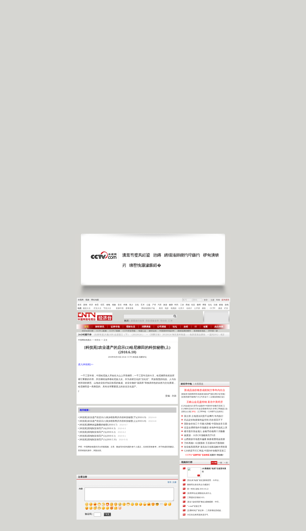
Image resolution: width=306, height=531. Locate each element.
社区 (193, 305)
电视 (79, 308)
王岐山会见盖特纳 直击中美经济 (204, 402)
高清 (161, 308)
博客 (204, 305)
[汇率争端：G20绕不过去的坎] (210, 411)
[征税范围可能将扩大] (190, 397)
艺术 (143, 305)
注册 (212, 300)
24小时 (214, 463)
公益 (148, 305)
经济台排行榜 (87, 331)
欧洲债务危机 (199, 331)
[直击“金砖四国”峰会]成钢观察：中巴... (203, 502)
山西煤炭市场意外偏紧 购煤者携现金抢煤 (204, 439)
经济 (91, 305)
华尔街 (163, 321)
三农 (182, 305)
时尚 (176, 305)
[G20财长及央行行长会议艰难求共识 (196, 409)
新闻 (85, 305)
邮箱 (221, 305)
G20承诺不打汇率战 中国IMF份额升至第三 (205, 451)
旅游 (165, 305)
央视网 (81, 300)
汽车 (160, 305)
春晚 (108, 305)
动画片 (189, 308)
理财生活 (130, 326)
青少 (131, 305)
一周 (220, 463)
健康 (171, 305)
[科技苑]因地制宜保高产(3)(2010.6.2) (97, 432)
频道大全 (87, 308)
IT (196, 326)
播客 (204, 308)
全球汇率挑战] (218, 409)
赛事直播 (129, 308)
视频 (87, 300)
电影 (167, 308)
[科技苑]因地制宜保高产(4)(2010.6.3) (97, 428)
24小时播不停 (84, 334)
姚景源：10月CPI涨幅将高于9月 (199, 435)
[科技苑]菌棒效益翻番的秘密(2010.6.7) (98, 425)
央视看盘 (198, 384)
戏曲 (114, 305)
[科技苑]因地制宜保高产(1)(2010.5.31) (98, 439)
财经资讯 (99, 326)
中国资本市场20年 (167, 331)
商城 (187, 305)
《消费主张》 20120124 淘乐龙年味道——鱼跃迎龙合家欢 (172, 334)
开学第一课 (213, 331)
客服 (218, 300)
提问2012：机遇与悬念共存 (218, 334)
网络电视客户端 (148, 308)
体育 (97, 305)
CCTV (212, 308)
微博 (199, 305)
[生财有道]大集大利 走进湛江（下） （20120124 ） (115, 334)
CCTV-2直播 (101, 331)
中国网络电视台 (84, 340)
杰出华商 (218, 326)
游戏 (227, 305)
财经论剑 (153, 331)
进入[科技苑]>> (85, 364)
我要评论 (143, 357)
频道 (220, 308)
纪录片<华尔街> (217, 455)
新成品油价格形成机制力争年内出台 (204, 390)
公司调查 (161, 326)
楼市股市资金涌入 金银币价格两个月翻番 (204, 431)
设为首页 (225, 300)
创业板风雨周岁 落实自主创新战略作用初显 (205, 447)
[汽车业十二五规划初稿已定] (212, 397)
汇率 (170, 321)
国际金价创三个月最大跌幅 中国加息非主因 (205, 424)
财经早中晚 (186, 384)
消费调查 (146, 326)
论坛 (210, 305)
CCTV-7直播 (114, 331)
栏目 (226, 308)
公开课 (197, 308)
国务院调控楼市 (184, 331)
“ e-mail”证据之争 (194, 506)
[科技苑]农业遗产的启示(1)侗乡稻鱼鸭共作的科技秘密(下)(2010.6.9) (112, 417)
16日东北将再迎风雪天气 (197, 515)
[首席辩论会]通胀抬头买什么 (199, 493)
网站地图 (95, 300)
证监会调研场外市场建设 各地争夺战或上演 (205, 427)
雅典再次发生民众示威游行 (198, 484)
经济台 (97, 340)
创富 (205, 326)
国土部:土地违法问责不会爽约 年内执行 (203, 416)
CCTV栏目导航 (129, 331)
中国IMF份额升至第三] (215, 406)
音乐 (120, 305)
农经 (186, 326)
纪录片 (181, 308)
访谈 (215, 305)
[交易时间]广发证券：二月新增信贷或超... (204, 510)
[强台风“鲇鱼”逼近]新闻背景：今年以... (203, 480)
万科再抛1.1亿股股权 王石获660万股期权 (204, 443)
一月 (226, 463)
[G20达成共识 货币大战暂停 (193, 406)
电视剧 (173, 308)
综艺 (102, 305)
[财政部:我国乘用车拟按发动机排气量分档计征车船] (203, 394)
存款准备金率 (152, 321)
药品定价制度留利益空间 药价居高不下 (203, 420)
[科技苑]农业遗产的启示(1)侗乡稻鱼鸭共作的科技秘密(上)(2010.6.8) (112, 421)
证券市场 (115, 326)
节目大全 (107, 308)
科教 (125, 305)
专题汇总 (142, 331)
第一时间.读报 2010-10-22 (197, 489)
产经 (154, 305)
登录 (206, 300)
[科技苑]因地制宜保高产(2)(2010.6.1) (97, 436)
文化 (137, 305)
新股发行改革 (137, 321)
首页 (79, 305)
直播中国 (120, 308)
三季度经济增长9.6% (195, 497)
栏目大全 (97, 308)
